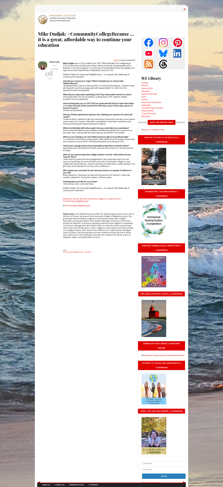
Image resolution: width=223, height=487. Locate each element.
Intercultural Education (151, 102)
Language (145, 105)
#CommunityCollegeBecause (73, 252)
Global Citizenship (149, 94)
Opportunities (147, 110)
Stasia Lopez (54, 62)
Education (145, 91)
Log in (116, 60)
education (87, 252)
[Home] (57, 19)
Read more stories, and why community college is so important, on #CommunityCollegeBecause (92, 199)
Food (143, 96)
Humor (144, 99)
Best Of (144, 85)
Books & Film (147, 88)
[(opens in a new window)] (148, 42)
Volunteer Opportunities (152, 108)
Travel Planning (148, 113)
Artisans (145, 82)
